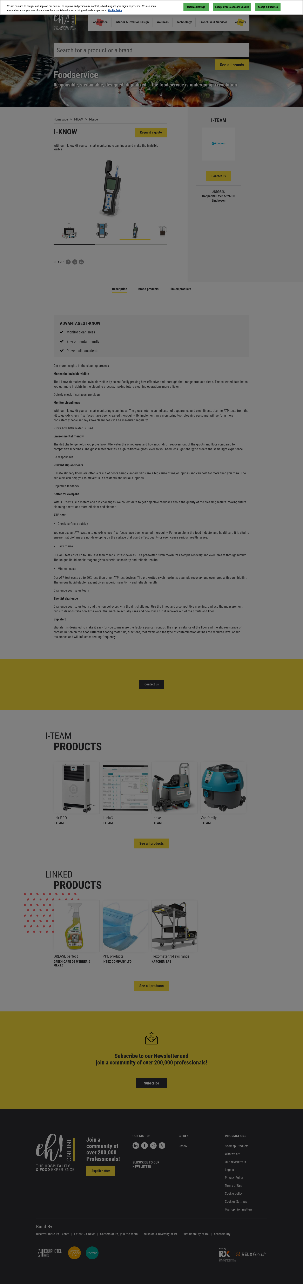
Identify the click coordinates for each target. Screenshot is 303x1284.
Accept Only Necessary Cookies (232, 6)
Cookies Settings (196, 6)
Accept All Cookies (268, 6)
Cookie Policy (115, 10)
